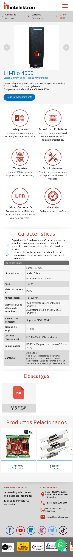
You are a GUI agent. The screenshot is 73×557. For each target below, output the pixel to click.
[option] (18, 450)
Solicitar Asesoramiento (19, 97)
